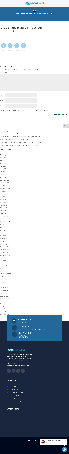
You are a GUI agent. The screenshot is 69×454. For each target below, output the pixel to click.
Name (2, 95)
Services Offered (17, 392)
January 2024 (4, 244)
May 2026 (3, 166)
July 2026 (2, 160)
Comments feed (4, 312)
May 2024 (3, 233)
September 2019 (5, 258)
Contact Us (15, 398)
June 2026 (3, 163)
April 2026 (3, 169)
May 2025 (3, 199)
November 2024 (4, 216)
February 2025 (4, 208)
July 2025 (2, 194)
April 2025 (3, 202)
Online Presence (4, 290)
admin (3, 31)
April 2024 (3, 236)
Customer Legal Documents (20, 401)
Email (2, 100)
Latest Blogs (16, 395)
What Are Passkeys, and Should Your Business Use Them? (17, 134)
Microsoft (3, 285)
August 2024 (3, 224)
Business (2, 271)
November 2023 (4, 250)
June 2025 (3, 197)
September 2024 (5, 222)
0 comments (18, 31)
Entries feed (3, 309)
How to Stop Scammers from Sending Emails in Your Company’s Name (20, 142)
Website (2, 106)
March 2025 (3, 205)
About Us (15, 389)
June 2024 (3, 230)
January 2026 (4, 177)
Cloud (1, 276)
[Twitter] (32, 17)
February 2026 (4, 174)
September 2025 (5, 188)
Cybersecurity (4, 279)
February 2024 (4, 241)
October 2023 (4, 252)
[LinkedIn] (36, 17)
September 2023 (5, 255)
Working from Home (6, 299)
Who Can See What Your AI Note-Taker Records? (14, 139)
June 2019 (3, 261)
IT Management (4, 282)
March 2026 (3, 172)
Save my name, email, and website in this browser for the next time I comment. (25, 110)
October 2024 (4, 219)
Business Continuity (5, 274)
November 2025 (4, 183)
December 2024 (4, 213)
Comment (3, 73)
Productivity (3, 293)
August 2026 (3, 158)
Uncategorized (4, 296)
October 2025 (4, 185)
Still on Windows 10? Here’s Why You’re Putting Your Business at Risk (20, 137)
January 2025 (4, 211)
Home (14, 386)
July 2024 (2, 227)
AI (0, 268)
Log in (2, 306)
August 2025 (3, 191)
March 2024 (3, 238)
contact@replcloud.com (38, 329)
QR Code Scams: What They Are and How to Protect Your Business (19, 145)
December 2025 (4, 180)
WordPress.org (4, 314)
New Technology (5, 287)
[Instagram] (39, 17)
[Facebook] (29, 17)
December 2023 (4, 247)
